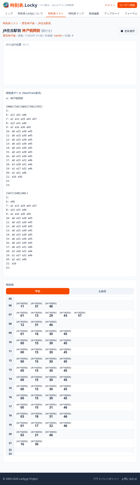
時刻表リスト (55, 13)
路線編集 (94, 13)
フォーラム (131, 13)
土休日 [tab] (102, 291)
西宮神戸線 (28, 23)
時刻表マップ (76, 13)
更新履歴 (130, 31)
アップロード (112, 13)
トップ (9, 13)
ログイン (110, 5)
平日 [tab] (37, 291)
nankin (58, 35)
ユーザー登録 (127, 5)
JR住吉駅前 (44, 23)
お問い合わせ (129, 478)
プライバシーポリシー (106, 478)
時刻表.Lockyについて (30, 13)
